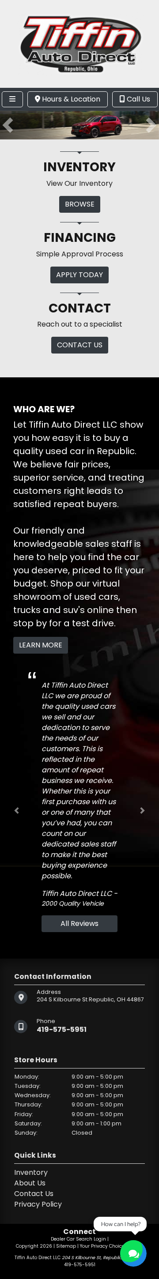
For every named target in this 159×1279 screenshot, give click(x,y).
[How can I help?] (133, 1253)
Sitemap (66, 1246)
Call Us (137, 99)
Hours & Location (70, 99)
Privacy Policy (38, 1204)
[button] (7, 125)
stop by (30, 623)
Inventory (31, 1172)
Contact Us (33, 1194)
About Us (29, 1183)
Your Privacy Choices (104, 1246)
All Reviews (79, 923)
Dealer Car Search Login (78, 1239)
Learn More (40, 645)
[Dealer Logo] (79, 43)
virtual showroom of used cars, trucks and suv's (66, 596)
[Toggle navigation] (12, 99)
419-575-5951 (62, 1029)
